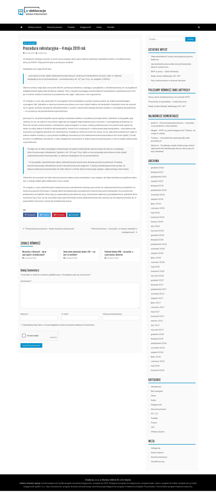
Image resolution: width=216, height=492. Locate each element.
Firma (153, 395)
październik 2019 (158, 190)
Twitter (45, 214)
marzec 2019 (157, 221)
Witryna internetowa (112, 314)
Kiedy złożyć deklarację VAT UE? (166, 76)
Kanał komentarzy (159, 457)
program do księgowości (129, 483)
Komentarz (26, 281)
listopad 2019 (157, 185)
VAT (153, 427)
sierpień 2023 (157, 181)
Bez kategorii (30, 43)
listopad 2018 (157, 239)
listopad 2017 (157, 284)
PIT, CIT (154, 413)
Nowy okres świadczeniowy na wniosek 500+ (169, 97)
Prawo (154, 422)
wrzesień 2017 (158, 293)
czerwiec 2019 (157, 208)
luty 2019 (155, 226)
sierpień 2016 (157, 352)
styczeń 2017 (157, 329)
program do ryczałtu (188, 483)
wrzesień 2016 (158, 347)
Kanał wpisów (157, 452)
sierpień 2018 (157, 253)
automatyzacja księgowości (104, 486)
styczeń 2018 (157, 275)
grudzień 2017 (157, 280)
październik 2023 (158, 176)
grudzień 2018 (157, 235)
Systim (44, 483)
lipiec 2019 (156, 203)
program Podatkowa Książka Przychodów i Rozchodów (142, 486)
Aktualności (156, 386)
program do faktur (170, 483)
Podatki (71, 27)
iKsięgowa (113, 483)
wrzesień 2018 (158, 248)
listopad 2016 (157, 338)
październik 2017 (158, 289)
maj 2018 (155, 266)
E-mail (65, 314)
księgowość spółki (56, 483)
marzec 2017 (157, 320)
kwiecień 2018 (157, 271)
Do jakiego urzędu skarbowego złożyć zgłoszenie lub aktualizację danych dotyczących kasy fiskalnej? (172, 148)
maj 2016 (155, 365)
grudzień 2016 (157, 334)
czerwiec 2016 (157, 361)
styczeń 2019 (157, 230)
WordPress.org (157, 461)
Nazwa (24, 314)
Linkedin (75, 214)
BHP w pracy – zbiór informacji (164, 71)
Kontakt (110, 27)
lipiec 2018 (156, 257)
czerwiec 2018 (157, 262)
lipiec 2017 (156, 302)
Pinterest (60, 214)
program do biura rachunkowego (77, 486)
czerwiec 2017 (157, 307)
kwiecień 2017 (157, 316)
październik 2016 (158, 343)
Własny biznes (35, 27)
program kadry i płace (151, 483)
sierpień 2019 (157, 199)
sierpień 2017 (157, 298)
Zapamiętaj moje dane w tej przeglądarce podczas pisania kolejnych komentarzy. (59, 325)
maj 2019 (155, 212)
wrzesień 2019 (158, 194)
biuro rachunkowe (54, 486)
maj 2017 (155, 311)
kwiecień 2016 (157, 370)
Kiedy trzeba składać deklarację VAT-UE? (167, 106)
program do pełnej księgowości (78, 483)
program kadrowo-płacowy (180, 486)
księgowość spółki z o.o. (34, 486)
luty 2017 (155, 325)
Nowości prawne (54, 27)
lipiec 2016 (156, 356)
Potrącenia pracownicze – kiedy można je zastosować (49, 228)
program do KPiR (100, 483)
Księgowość (85, 27)
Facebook (30, 214)
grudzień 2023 (157, 167)
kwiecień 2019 (157, 217)
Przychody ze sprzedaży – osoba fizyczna (167, 101)
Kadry (99, 27)
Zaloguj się (155, 448)
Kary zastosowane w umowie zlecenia (168, 80)
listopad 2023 (157, 172)
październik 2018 (158, 244)
